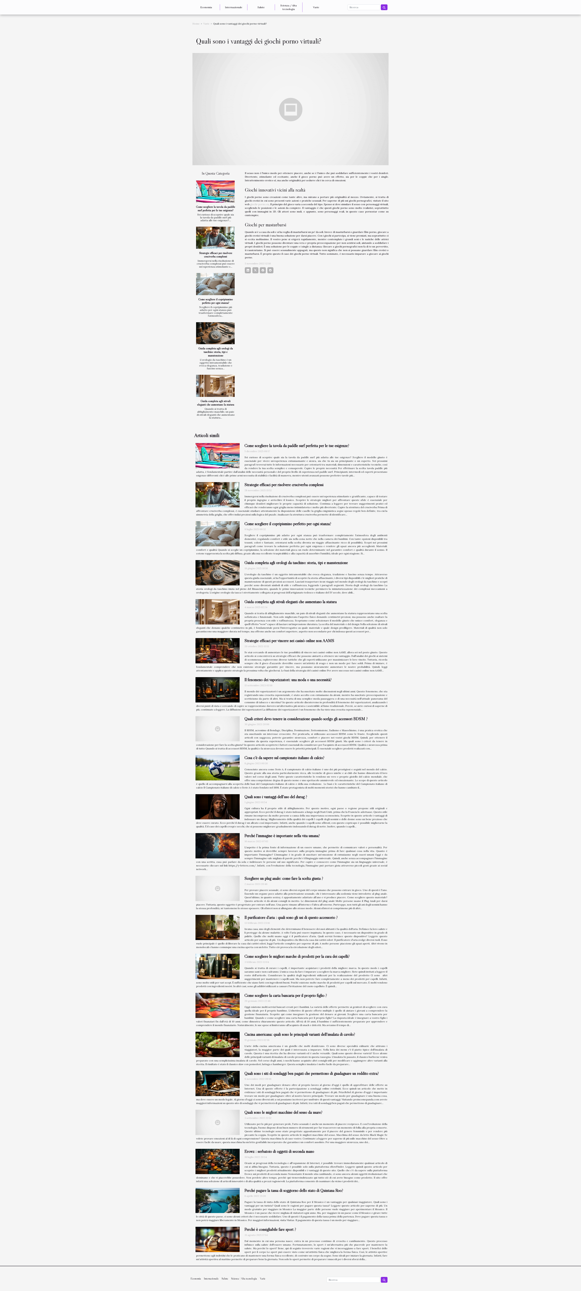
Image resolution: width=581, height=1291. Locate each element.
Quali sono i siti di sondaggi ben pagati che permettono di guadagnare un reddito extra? (312, 1073)
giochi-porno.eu (259, 204)
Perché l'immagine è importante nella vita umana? (282, 835)
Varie (316, 7)
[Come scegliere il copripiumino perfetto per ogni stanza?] (215, 284)
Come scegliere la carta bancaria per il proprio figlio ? (286, 995)
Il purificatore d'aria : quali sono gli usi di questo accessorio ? (291, 917)
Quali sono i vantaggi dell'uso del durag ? (276, 796)
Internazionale (233, 7)
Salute (261, 7)
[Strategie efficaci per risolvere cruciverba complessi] (215, 238)
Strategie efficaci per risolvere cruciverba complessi (215, 254)
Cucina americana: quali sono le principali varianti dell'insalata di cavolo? (300, 1034)
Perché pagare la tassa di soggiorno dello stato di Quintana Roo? (294, 1190)
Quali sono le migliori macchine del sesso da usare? (283, 1112)
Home (196, 23)
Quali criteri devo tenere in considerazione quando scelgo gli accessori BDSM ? (306, 718)
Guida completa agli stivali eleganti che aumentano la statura (215, 402)
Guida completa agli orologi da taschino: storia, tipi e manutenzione (215, 351)
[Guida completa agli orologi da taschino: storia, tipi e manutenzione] (215, 333)
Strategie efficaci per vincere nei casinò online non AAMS (289, 640)
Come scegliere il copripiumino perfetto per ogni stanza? (215, 301)
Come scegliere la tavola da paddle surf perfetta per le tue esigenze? (215, 208)
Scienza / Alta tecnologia (288, 7)
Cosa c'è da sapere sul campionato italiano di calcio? (284, 757)
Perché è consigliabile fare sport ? (270, 1229)
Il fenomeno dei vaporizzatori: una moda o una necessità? (288, 679)
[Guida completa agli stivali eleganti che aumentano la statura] (215, 386)
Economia (206, 7)
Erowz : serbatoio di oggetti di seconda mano (279, 1151)
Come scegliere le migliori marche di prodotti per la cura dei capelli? (297, 956)
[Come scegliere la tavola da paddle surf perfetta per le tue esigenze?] (215, 191)
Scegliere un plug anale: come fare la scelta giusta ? (284, 878)
